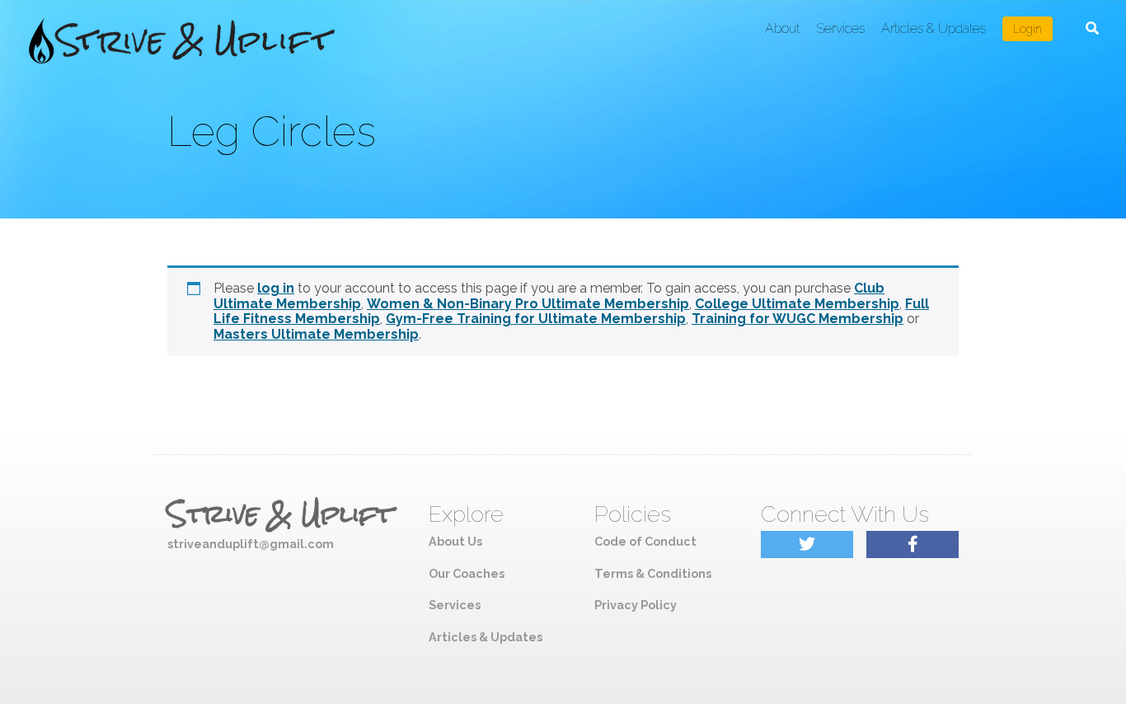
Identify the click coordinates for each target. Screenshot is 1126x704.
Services (840, 28)
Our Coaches (466, 573)
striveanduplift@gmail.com (250, 544)
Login (1027, 28)
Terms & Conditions (652, 573)
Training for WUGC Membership (797, 318)
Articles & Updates (933, 28)
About (782, 28)
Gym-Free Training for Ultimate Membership (536, 318)
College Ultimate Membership (797, 304)
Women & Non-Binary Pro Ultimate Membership (528, 304)
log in (275, 288)
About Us (455, 541)
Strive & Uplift (280, 514)
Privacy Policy (635, 605)
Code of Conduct (645, 541)
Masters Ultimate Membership (316, 334)
